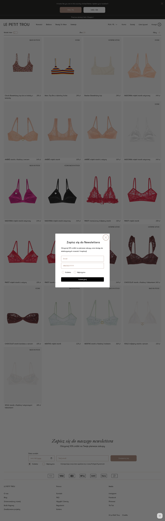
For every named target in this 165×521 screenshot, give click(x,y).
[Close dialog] (106, 237)
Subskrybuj (82, 279)
